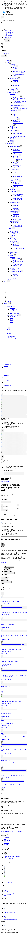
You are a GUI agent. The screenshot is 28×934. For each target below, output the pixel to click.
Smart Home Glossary (9, 893)
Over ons (6, 889)
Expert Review (4, 578)
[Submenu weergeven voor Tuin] (10, 63)
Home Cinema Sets (17, 133)
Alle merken (6, 837)
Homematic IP (7, 840)
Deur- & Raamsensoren (18, 177)
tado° (5, 841)
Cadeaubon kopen (8, 882)
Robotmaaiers (13, 66)
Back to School (7, 59)
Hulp (8, 334)
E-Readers (12, 267)
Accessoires (12, 141)
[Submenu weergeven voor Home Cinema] (17, 130)
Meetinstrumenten (17, 265)
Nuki (5, 845)
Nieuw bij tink (10, 279)
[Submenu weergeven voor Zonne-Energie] (18, 243)
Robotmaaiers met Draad (18, 74)
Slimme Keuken (13, 235)
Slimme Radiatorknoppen (16, 105)
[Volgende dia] (2, 456)
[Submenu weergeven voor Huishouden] (13, 228)
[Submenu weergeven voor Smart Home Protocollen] (19, 315)
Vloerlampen (16, 209)
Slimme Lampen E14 (18, 196)
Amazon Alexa (13, 309)
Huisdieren (12, 269)
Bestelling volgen (11, 332)
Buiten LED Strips (17, 219)
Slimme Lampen (13, 191)
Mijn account (8, 30)
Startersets (15, 153)
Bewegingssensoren (17, 176)
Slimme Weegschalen (18, 261)
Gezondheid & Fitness (15, 258)
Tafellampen (15, 208)
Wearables (15, 263)
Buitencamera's (16, 150)
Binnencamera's (16, 149)
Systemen (6, 303)
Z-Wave (11, 322)
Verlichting (9, 188)
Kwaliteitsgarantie (11, 336)
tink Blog (6, 891)
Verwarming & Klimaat (12, 92)
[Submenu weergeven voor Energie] (11, 237)
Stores (5, 895)
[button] (14, 31)
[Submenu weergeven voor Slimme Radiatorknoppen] (23, 105)
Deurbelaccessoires (17, 159)
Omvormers (15, 249)
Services (6, 328)
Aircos (14, 113)
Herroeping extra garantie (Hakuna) (12, 856)
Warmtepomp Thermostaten (19, 101)
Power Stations (13, 241)
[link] (5, 370)
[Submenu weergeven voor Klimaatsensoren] (18, 119)
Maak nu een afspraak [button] (6, 805)
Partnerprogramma (8, 894)
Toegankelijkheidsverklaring (10, 919)
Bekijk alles (12, 64)
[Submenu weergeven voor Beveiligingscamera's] (20, 146)
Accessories (15, 76)
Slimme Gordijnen (14, 232)
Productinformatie (5, 577)
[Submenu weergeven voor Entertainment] (14, 125)
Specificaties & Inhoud (6, 582)
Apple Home (13, 310)
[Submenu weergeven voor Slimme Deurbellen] (20, 155)
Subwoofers (15, 134)
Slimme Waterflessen (17, 264)
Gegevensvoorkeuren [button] (9, 917)
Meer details (3, 562)
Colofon (5, 916)
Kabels (14, 278)
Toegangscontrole (17, 165)
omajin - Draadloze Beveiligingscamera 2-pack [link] (15, 390)
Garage (14, 75)
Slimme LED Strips (17, 199)
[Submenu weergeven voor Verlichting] (13, 188)
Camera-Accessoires (17, 152)
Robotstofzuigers (14, 231)
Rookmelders (16, 183)
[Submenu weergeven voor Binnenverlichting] (19, 202)
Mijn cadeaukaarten (9, 37)
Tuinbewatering (13, 88)
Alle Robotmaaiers (17, 68)
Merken (5, 281)
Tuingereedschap (14, 89)
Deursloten (15, 163)
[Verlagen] (2, 505)
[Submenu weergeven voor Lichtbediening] (18, 221)
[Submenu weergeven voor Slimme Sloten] (17, 161)
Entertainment (10, 124)
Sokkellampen (16, 84)
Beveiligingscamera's (14, 146)
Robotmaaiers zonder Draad (19, 71)
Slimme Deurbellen (14, 155)
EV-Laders (12, 253)
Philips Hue (6, 843)
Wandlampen (16, 81)
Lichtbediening (13, 221)
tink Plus (6, 366)
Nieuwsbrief (9, 337)
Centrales (15, 173)
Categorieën (6, 60)
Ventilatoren (15, 114)
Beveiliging (9, 143)
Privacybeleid (7, 915)
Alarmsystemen (13, 169)
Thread (11, 319)
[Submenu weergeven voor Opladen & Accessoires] (22, 271)
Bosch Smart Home (14, 313)
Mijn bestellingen (9, 32)
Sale (5, 367)
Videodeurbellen (16, 158)
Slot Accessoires (16, 166)
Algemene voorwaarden (9, 912)
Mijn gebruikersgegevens (11, 34)
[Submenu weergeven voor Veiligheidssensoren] (20, 181)
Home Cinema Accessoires (19, 136)
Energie (8, 237)
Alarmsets (15, 172)
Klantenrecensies (5, 580)
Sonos (5, 839)
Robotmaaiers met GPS (18, 72)
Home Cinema (13, 130)
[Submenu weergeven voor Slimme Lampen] (18, 191)
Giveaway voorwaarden (9, 913)
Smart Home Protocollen (12, 315)
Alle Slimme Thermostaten (19, 98)
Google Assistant (14, 312)
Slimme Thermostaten (15, 95)
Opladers (15, 276)
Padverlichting (16, 82)
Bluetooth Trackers (14, 268)
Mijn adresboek (8, 35)
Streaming (12, 140)
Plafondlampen (16, 206)
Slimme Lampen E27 (18, 195)
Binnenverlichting (14, 202)
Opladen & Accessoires (15, 271)
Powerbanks (15, 275)
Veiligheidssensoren (14, 180)
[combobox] (7, 20)
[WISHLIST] (14, 44)
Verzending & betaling (9, 858)
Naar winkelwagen (5, 53)
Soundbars (12, 129)
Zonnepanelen (16, 245)
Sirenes (14, 175)
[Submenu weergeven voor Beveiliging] (13, 143)
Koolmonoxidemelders (18, 185)
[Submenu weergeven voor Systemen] (9, 303)
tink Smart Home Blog (12, 338)
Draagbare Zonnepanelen (18, 248)
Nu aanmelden (4, 906)
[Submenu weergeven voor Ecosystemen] (14, 306)
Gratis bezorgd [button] (4, 499)
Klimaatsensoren (13, 118)
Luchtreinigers (16, 117)
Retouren (9, 333)
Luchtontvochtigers (17, 115)
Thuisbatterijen (16, 251)
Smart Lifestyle (10, 255)
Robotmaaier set (16, 70)
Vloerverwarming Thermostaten (17, 103)
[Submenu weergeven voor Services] (9, 328)
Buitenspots (15, 218)
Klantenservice (7, 364)
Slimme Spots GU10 (17, 198)
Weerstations (13, 90)
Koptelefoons (13, 137)
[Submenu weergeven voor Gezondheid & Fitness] (21, 259)
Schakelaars (15, 224)
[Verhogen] (18, 505)
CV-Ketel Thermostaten (18, 100)
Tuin (8, 62)
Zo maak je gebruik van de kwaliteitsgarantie (11, 831)
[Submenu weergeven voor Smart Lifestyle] (15, 255)
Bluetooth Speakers (14, 138)
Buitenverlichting (14, 78)
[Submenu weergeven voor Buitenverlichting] (19, 78)
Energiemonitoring (14, 252)
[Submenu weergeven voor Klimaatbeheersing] (19, 110)
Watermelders (16, 186)
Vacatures (6, 890)
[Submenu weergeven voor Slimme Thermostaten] (21, 96)
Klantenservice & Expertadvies (14, 330)
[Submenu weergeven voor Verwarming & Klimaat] (19, 92)
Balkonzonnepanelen (17, 247)
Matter (11, 318)
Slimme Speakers (14, 127)
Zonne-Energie (13, 242)
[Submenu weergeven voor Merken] (8, 281)
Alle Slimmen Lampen (18, 194)
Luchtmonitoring (16, 121)
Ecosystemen (10, 306)
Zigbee (11, 320)
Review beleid (7, 911)
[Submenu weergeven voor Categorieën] (10, 61)
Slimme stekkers (13, 239)
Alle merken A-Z (11, 301)
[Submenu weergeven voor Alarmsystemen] (18, 169)
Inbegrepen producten (6, 501)
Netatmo (6, 844)
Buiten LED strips (17, 86)
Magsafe (15, 274)
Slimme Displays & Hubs (16, 234)
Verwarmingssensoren (18, 123)
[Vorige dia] (2, 430)
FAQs (2, 583)
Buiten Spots (16, 85)
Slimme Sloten (13, 161)
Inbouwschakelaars (17, 225)
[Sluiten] (5, 55)
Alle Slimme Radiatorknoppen (20, 108)
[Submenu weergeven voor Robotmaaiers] (17, 66)
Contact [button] (5, 852)
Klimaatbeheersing (14, 110)
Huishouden (9, 228)
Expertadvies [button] (7, 853)
